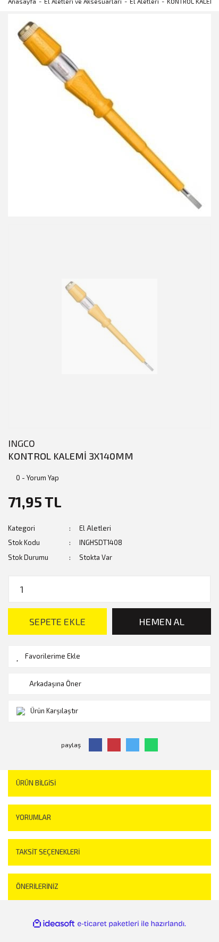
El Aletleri (95, 528)
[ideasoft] (53, 924)
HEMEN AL (161, 621)
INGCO (21, 443)
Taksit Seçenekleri (48, 852)
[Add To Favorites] (109, 656)
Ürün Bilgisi (36, 783)
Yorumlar (33, 817)
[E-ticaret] (108, 923)
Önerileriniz (37, 886)
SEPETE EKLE (57, 621)
